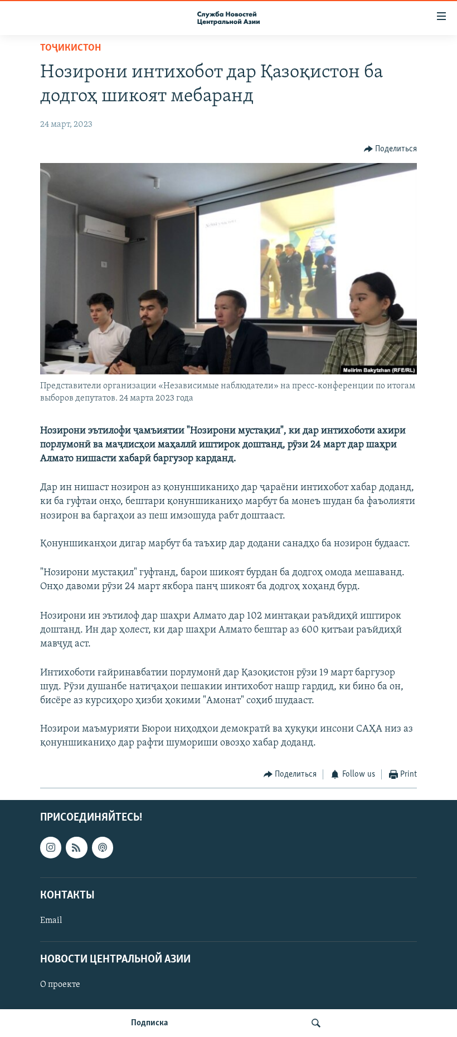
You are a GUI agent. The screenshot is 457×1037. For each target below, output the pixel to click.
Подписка (149, 1023)
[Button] (390, 149)
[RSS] (76, 847)
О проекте (60, 984)
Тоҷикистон (70, 48)
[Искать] (316, 1023)
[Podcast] (102, 847)
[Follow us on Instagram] (50, 847)
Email (51, 920)
